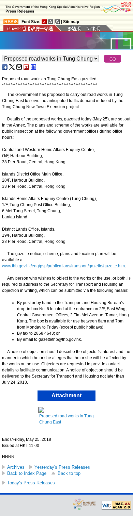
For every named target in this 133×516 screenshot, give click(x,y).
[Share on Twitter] (12, 67)
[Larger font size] (51, 21)
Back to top (69, 473)
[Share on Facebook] (5, 67)
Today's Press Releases (31, 482)
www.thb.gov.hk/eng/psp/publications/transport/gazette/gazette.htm (63, 266)
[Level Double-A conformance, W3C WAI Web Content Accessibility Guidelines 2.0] (116, 505)
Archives (16, 467)
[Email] (19, 67)
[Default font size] (44, 21)
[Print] (34, 67)
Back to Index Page (26, 473)
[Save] (27, 67)
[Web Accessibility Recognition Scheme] (84, 504)
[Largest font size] (57, 21)
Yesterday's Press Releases (62, 467)
